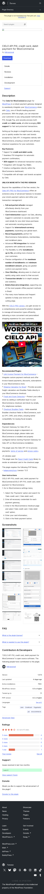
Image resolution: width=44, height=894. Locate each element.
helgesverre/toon (10, 470)
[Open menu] (40, 3)
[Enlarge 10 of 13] (39, 551)
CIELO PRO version (17, 306)
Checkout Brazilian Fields (13, 409)
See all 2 (39, 702)
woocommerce (36, 711)
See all (39, 754)
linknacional (9, 52)
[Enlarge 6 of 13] (18, 585)
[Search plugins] (25, 24)
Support (7, 88)
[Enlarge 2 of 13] (18, 542)
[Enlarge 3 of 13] (18, 553)
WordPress (6, 104)
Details (7, 66)
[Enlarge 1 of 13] (18, 531)
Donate (27, 833)
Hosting (5, 815)
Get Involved (28, 826)
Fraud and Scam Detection (14, 396)
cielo (21, 707)
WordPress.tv (8, 837)
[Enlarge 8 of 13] (18, 614)
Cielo (8, 110)
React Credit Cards (25, 459)
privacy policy (33, 451)
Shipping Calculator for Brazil (15, 387)
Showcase (27, 807)
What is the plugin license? (12, 635)
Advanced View (8, 718)
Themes (26, 811)
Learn (4, 826)
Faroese (10, 865)
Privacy (5, 819)
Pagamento (37, 707)
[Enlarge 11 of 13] (39, 562)
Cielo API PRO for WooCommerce (15, 191)
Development (9, 83)
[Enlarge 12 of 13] (39, 571)
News (4, 811)
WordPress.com (9, 844)
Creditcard (28, 707)
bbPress (6, 851)
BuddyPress (8, 855)
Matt (5, 848)
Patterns (26, 819)
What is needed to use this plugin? (15, 642)
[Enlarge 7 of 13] (18, 596)
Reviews (7, 72)
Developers (6, 833)
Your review (6, 754)
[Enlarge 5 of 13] (18, 574)
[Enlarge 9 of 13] (39, 531)
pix (29, 711)
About (4, 807)
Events (26, 829)
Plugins (26, 815)
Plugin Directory (7, 10)
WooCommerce (31, 107)
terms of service (17, 451)
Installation (8, 77)
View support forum (10, 775)
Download (7, 58)
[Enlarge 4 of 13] (18, 563)
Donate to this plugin (10, 794)
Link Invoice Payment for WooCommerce (20, 374)
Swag (26, 837)
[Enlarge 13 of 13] (39, 614)
